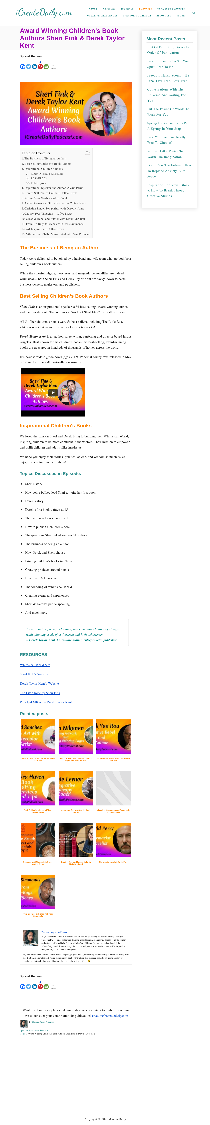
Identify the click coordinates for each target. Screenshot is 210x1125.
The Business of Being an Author (45, 158)
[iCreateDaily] (44, 13)
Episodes (24, 1030)
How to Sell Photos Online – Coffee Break (50, 193)
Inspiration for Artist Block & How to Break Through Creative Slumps (168, 190)
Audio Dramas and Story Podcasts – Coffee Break (55, 203)
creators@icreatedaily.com (110, 1015)
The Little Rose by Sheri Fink (40, 692)
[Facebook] (22, 64)
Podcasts (44, 1030)
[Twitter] (28, 64)
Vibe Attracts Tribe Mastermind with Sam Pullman (57, 234)
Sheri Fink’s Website (34, 674)
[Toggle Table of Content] (86, 152)
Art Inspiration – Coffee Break (45, 229)
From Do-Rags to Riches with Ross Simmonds (54, 224)
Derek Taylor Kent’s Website (39, 683)
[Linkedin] (34, 64)
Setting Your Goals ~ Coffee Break (46, 198)
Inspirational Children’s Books (43, 169)
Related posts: (38, 183)
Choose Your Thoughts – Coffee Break (48, 213)
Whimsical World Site (35, 664)
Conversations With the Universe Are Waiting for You (166, 95)
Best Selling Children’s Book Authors (47, 163)
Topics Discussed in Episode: (47, 173)
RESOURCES (39, 178)
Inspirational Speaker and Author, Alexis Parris (53, 188)
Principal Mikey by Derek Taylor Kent (46, 702)
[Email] (46, 64)
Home (22, 1033)
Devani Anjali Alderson (43, 1021)
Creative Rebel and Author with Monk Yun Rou (55, 219)
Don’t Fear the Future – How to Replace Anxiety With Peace (169, 170)
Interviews (34, 1030)
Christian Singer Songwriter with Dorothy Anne (54, 208)
